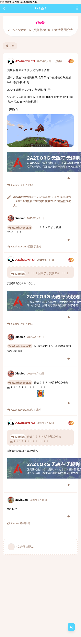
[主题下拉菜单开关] (77, 8)
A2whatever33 (21, 227)
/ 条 (39, 8)
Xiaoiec (20, 273)
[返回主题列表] (4, 8)
